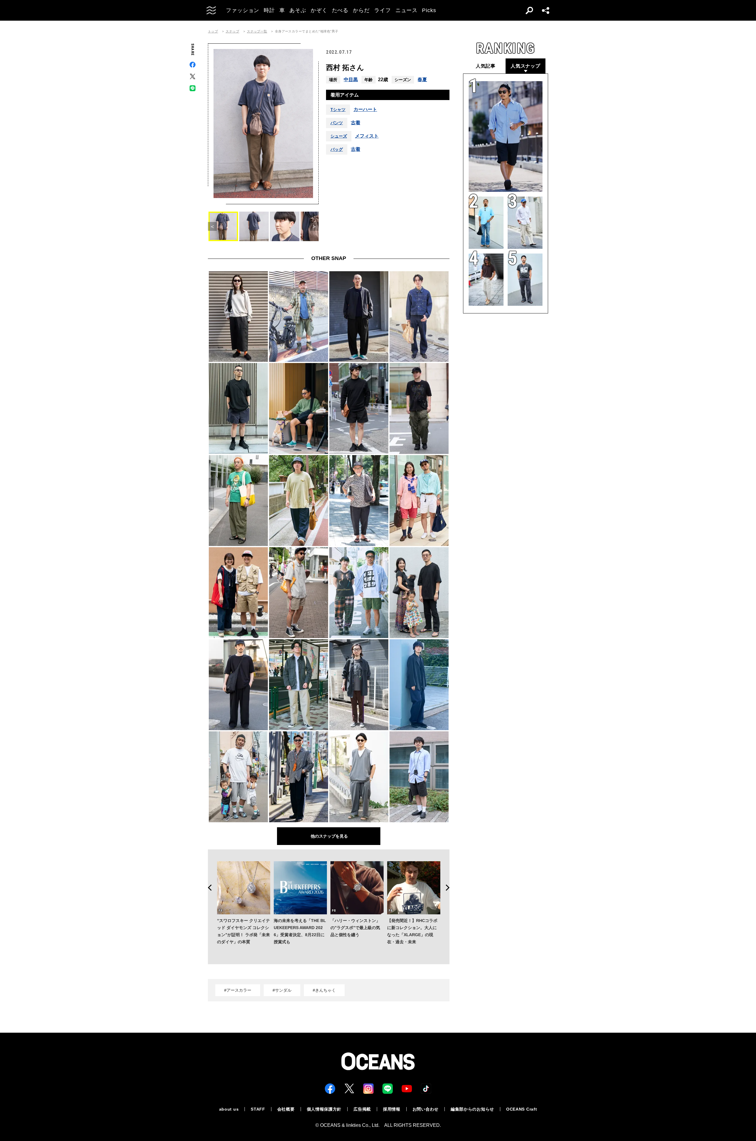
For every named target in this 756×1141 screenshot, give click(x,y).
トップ (213, 31)
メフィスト (367, 136)
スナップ (232, 31)
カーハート (365, 109)
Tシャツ (338, 109)
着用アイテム (344, 94)
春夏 (422, 79)
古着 (355, 122)
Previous (207, 887)
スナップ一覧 (257, 31)
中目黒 (351, 79)
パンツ (336, 122)
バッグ (336, 149)
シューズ (338, 136)
